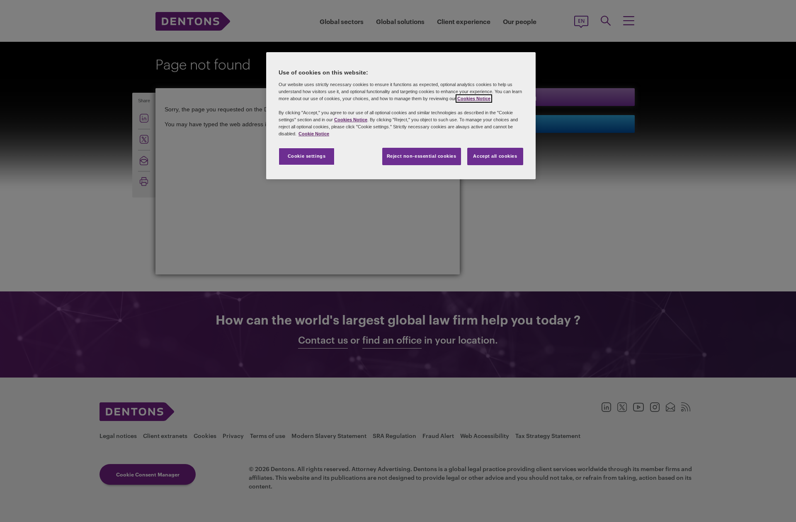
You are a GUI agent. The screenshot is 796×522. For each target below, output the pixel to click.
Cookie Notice (313, 133)
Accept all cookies (495, 156)
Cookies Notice (473, 98)
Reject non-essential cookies (421, 156)
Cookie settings (307, 156)
